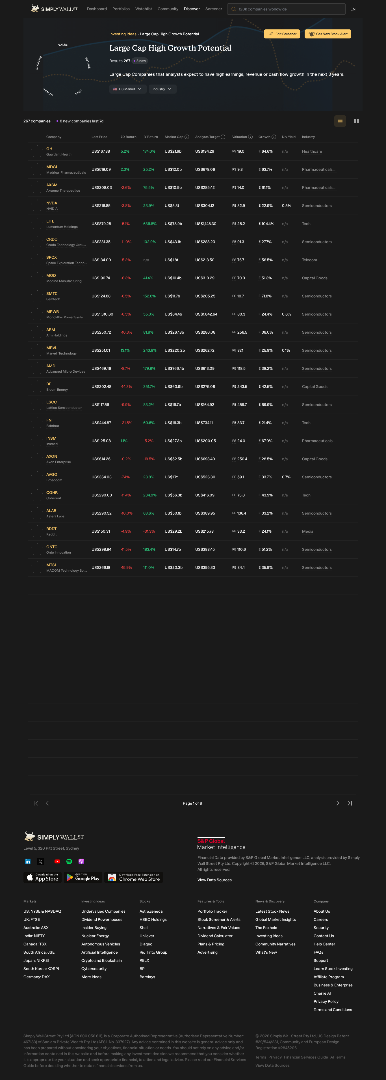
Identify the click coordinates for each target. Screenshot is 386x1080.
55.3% (148, 314)
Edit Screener (286, 34)
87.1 (237, 350)
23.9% (148, 205)
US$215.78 (204, 531)
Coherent (53, 498)
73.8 (238, 495)
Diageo (146, 944)
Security (321, 927)
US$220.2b (175, 350)
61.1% (265, 187)
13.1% (125, 350)
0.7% (286, 477)
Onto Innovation (58, 552)
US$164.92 (204, 404)
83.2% (148, 404)
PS (234, 151)
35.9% (266, 567)
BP (142, 968)
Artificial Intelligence (99, 952)
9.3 (237, 169)
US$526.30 (205, 477)
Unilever (147, 936)
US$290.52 (102, 513)
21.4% (265, 422)
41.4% (148, 278)
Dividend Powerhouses (101, 919)
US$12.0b (173, 169)
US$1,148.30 (205, 223)
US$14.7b (173, 549)
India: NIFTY (34, 936)
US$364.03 (102, 477)
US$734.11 (204, 422)
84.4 (238, 567)
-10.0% (127, 513)
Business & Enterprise (333, 985)
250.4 (239, 459)
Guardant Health (58, 154)
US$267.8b (174, 332)
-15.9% (126, 567)
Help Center (324, 944)
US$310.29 (204, 278)
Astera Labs (55, 516)
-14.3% (126, 386)
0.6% (286, 314)
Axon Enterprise (58, 462)
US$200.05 (205, 441)
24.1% (265, 531)
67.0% (265, 441)
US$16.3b (173, 422)
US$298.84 (101, 549)
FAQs (318, 952)
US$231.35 (101, 241)
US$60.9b (174, 386)
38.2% (266, 368)
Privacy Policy (326, 1001)
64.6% (266, 151)
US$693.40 (205, 459)
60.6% (149, 422)
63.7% (265, 169)
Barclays (147, 977)
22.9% (266, 205)
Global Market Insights (275, 919)
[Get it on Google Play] (83, 877)
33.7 (238, 422)
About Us (322, 911)
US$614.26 (101, 459)
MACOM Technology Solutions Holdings (66, 571)
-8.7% (125, 368)
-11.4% (126, 495)
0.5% (286, 205)
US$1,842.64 (206, 314)
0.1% (286, 350)
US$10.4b (173, 278)
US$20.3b (174, 567)
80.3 (238, 314)
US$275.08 (205, 386)
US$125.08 (101, 441)
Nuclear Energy (95, 936)
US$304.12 (204, 205)
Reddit (51, 534)
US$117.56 (100, 404)
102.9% (149, 241)
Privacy (275, 1057)
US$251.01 (101, 350)
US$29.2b (173, 531)
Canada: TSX (35, 944)
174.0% (149, 151)
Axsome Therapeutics (63, 191)
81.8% (148, 332)
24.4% (265, 314)
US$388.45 (205, 549)
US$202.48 (101, 386)
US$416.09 (204, 495)
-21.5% (126, 422)
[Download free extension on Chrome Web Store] (133, 877)
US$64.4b (173, 314)
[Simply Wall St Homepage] (54, 8)
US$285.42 (205, 187)
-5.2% (126, 260)
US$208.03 (102, 187)
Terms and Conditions (333, 1009)
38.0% (266, 332)
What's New (266, 952)
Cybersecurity (94, 968)
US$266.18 (101, 567)
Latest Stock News (272, 911)
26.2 (238, 223)
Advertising (208, 952)
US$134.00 (101, 260)
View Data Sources (215, 880)
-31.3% (149, 531)
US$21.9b (173, 151)
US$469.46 (101, 368)
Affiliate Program (329, 977)
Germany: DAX (36, 977)
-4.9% (126, 531)
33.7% (265, 477)
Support (321, 960)
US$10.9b (173, 187)
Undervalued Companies (103, 911)
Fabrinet (52, 426)
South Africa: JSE (39, 952)
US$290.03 (102, 495)
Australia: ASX (36, 927)
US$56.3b (173, 495)
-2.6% (126, 187)
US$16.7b (173, 404)
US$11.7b (172, 296)
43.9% (266, 495)
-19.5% (149, 459)
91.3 (238, 241)
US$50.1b (173, 513)
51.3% (265, 278)
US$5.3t (172, 205)
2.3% (125, 169)
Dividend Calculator (215, 936)
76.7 (238, 260)
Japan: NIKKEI (36, 960)
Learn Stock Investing (333, 968)
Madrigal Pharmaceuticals (66, 172)
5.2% (125, 151)
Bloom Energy (57, 390)
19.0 (238, 151)
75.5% (148, 187)
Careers (321, 919)
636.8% (150, 223)
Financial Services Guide (306, 1057)
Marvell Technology (61, 353)
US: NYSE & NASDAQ (42, 911)
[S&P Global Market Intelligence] (222, 843)
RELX (144, 960)
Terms (260, 1057)
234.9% (150, 495)
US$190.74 (101, 278)
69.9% (266, 404)
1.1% (124, 441)
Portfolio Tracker (212, 911)
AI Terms (338, 1057)
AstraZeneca (151, 911)
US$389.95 (205, 513)
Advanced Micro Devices (65, 371)
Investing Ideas (122, 34)
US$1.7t (171, 477)
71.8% (265, 296)
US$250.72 (101, 332)
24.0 (238, 441)
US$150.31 (101, 531)
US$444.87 (101, 422)
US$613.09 (204, 368)
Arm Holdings (56, 335)
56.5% (266, 260)
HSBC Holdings (153, 919)
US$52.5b (173, 459)
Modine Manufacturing (64, 281)
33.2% (266, 513)
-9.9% (126, 404)
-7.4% (125, 477)
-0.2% (126, 459)
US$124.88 (101, 296)
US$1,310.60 (102, 314)
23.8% (148, 477)
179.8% (149, 368)
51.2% (265, 549)
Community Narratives (275, 944)
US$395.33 (205, 567)
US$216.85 (101, 205)
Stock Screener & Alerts (219, 919)
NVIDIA (52, 209)
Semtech (53, 299)
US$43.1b (173, 241)
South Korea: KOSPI (41, 968)
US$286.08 (205, 332)
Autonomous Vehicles (100, 944)
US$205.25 (205, 296)
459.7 (239, 404)
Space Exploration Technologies (66, 263)
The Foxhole (266, 927)
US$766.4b (174, 368)
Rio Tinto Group (153, 952)
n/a (285, 151)
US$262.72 (204, 350)
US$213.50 (204, 260)
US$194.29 (204, 151)
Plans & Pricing (211, 944)
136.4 (239, 513)
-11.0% (126, 241)
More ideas (91, 977)
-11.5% (126, 549)
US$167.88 (101, 151)
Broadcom (54, 480)
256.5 (239, 332)
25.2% (148, 169)
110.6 (239, 549)
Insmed (52, 444)
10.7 (238, 296)
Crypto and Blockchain (101, 960)
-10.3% (126, 332)
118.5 (239, 368)
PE (234, 206)
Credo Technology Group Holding (66, 245)
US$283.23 (205, 241)
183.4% (149, 549)
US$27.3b (173, 441)
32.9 (238, 205)
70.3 (238, 278)
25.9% (266, 350)
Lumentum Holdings (62, 227)
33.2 (238, 531)
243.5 (239, 386)
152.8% (149, 296)
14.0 (238, 187)
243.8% (150, 350)
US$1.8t (171, 260)
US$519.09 (101, 169)
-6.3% (126, 278)
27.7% (265, 241)
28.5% (266, 459)
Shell (144, 927)
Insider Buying (94, 927)
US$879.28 (101, 223)
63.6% (148, 513)
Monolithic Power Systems (66, 317)
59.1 (238, 477)
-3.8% (126, 205)
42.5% (266, 386)
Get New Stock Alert (332, 34)
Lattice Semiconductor (64, 408)
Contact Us (324, 936)
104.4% (266, 223)
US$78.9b (173, 223)
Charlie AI (322, 993)
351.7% (149, 386)
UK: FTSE (31, 919)
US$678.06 (205, 169)
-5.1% (125, 223)
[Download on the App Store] (42, 877)
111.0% (148, 567)
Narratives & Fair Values (219, 927)
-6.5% (126, 296)
